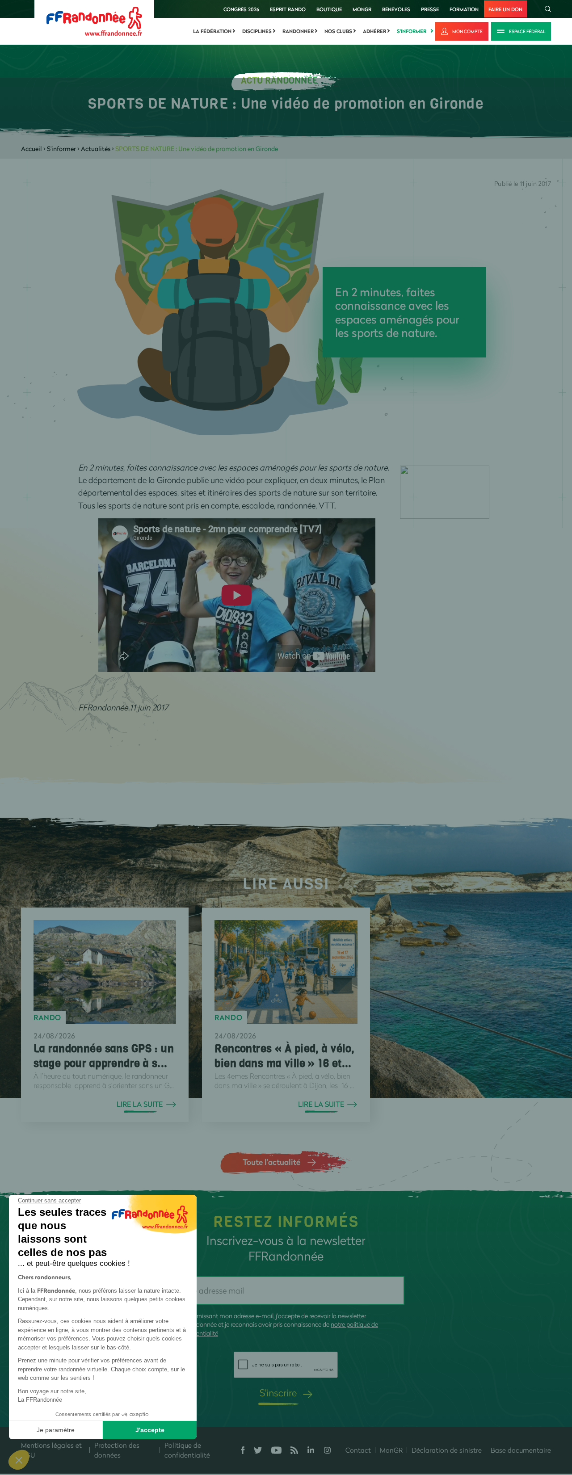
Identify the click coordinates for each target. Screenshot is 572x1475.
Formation (464, 9)
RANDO (47, 1017)
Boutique (329, 9)
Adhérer (374, 31)
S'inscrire (278, 1392)
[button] (18, 1460)
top (498, 1414)
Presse (430, 9)
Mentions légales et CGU (51, 1450)
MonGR (362, 9)
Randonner (298, 31)
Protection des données (116, 1450)
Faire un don (505, 9)
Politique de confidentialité (187, 1450)
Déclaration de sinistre (447, 1450)
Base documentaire (521, 1450)
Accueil (31, 148)
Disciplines (257, 31)
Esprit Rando (288, 9)
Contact (358, 1450)
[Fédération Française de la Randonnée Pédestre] (94, 20)
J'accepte (149, 1429)
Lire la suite (140, 1104)
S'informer (411, 31)
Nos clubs (338, 31)
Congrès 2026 (241, 9)
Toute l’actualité (271, 1161)
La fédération (212, 31)
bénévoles (396, 9)
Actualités (95, 148)
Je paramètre (56, 1429)
